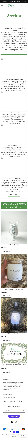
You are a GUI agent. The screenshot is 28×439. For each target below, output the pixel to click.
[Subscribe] (23, 411)
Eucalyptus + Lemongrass (14, 289)
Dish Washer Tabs (14, 245)
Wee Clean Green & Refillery (13, 434)
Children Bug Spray (14, 334)
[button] (2, 5)
